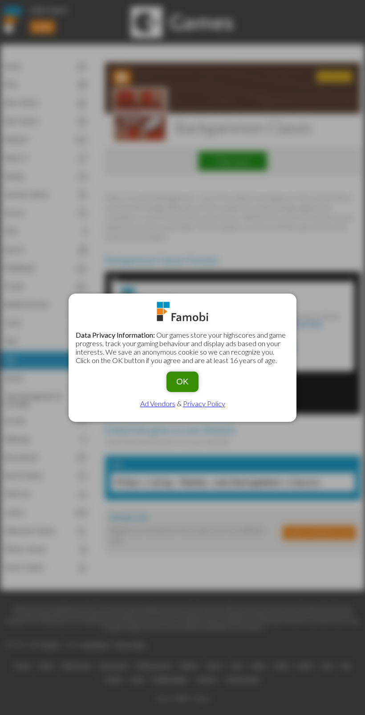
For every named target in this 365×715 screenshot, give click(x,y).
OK (182, 381)
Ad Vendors (157, 403)
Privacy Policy (204, 403)
